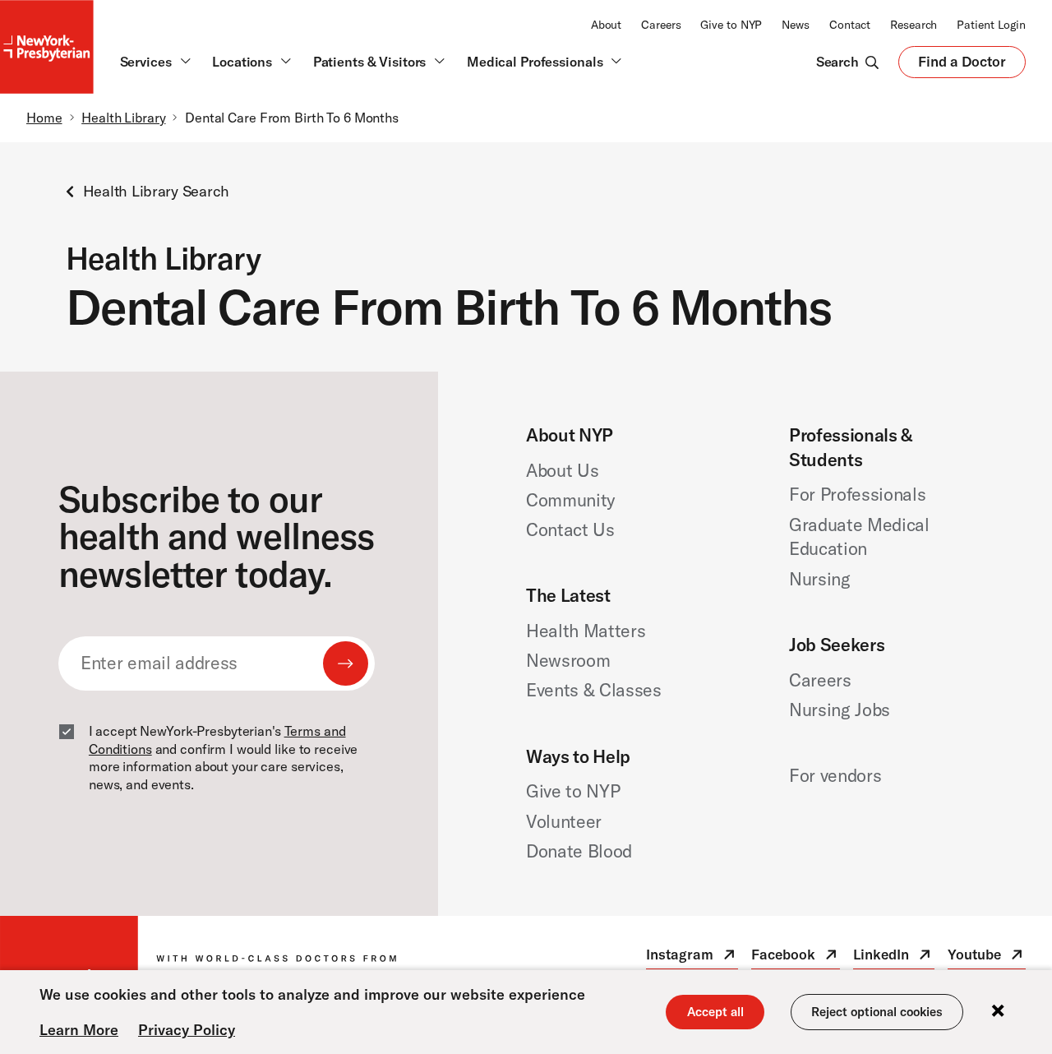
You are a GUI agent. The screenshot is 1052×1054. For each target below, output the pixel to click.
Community (570, 499)
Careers (661, 24)
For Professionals (857, 494)
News (796, 24)
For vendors (835, 775)
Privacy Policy (186, 1029)
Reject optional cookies (877, 1011)
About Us (562, 470)
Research (913, 24)
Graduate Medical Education (859, 537)
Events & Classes (594, 689)
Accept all (715, 1011)
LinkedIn (893, 957)
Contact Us (570, 529)
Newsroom (568, 660)
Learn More (78, 1029)
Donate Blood (579, 850)
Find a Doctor (962, 65)
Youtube (987, 957)
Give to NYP (731, 24)
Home (44, 117)
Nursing (820, 578)
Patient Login (991, 24)
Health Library (123, 117)
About (606, 24)
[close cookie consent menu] (998, 1011)
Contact (849, 24)
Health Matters (585, 630)
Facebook (795, 957)
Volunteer (564, 821)
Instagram (692, 957)
